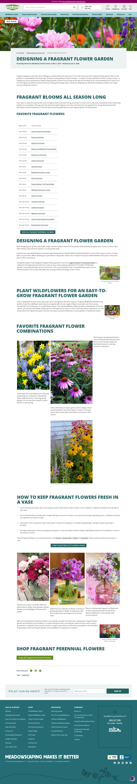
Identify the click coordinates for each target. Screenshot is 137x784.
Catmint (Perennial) (37, 161)
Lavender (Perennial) (38, 202)
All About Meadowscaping (60, 723)
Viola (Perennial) (36, 167)
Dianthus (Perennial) (37, 143)
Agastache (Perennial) (38, 213)
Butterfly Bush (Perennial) (39, 225)
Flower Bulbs (32, 731)
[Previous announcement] (6, 1)
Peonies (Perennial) (37, 137)
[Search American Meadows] (74, 7)
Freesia (74, 538)
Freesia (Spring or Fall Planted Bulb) (42, 184)
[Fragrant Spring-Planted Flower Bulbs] (72, 450)
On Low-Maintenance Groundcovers (73, 1)
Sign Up (117, 691)
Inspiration (25, 675)
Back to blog (11, 21)
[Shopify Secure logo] (112, 757)
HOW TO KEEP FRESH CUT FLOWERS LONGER (68, 545)
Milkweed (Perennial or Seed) (40, 190)
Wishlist (8, 711)
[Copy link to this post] (31, 671)
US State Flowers (57, 731)
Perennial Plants (34, 723)
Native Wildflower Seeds (36, 715)
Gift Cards (31, 735)
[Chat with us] (132, 778)
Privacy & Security (33, 761)
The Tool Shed (20, 53)
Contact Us (9, 731)
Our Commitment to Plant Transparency (83, 716)
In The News (78, 735)
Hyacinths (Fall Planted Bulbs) (40, 131)
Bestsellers (32, 747)
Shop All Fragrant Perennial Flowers (38, 232)
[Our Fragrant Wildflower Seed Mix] (112, 308)
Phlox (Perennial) (36, 178)
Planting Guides (56, 711)
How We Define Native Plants (84, 721)
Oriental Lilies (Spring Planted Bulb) (42, 219)
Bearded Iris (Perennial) (38, 155)
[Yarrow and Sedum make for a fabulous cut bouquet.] (110, 629)
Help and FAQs (10, 727)
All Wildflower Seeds (35, 711)
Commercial (32, 743)
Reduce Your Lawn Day (59, 735)
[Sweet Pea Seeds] (67, 576)
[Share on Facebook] (36, 671)
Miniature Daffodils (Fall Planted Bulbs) (43, 149)
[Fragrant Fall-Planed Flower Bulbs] (33, 363)
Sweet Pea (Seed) (36, 196)
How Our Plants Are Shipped (15, 719)
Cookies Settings (11, 739)
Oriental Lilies (67, 538)
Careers (77, 739)
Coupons (31, 739)
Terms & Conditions (47, 761)
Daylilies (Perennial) (37, 207)
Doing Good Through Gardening (81, 730)
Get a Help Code (11, 747)
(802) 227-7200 (115, 720)
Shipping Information (12, 715)
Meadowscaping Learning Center (36, 53)
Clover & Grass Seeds (35, 719)
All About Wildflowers (58, 719)
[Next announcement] (131, 1)
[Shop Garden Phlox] (103, 576)
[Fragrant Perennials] (72, 370)
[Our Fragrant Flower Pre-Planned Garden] (110, 271)
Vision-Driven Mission (82, 725)
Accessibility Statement (13, 735)
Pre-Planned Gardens (36, 727)
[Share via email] (40, 671)
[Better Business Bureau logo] (126, 757)
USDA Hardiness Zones (59, 727)
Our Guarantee (10, 723)
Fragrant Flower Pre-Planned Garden (82, 263)
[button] (130, 7)
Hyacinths (84, 538)
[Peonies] (33, 574)
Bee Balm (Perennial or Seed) (40, 172)
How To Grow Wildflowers (60, 715)
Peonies (58, 538)
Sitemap (8, 743)
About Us (77, 711)
